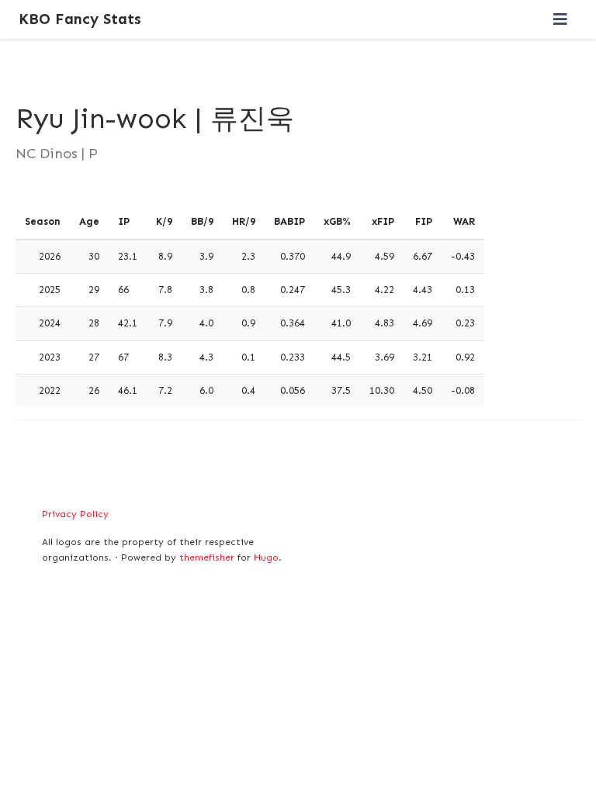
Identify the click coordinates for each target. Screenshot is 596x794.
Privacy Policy (75, 514)
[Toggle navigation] (560, 19)
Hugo (266, 557)
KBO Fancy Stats (80, 19)
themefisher (206, 557)
